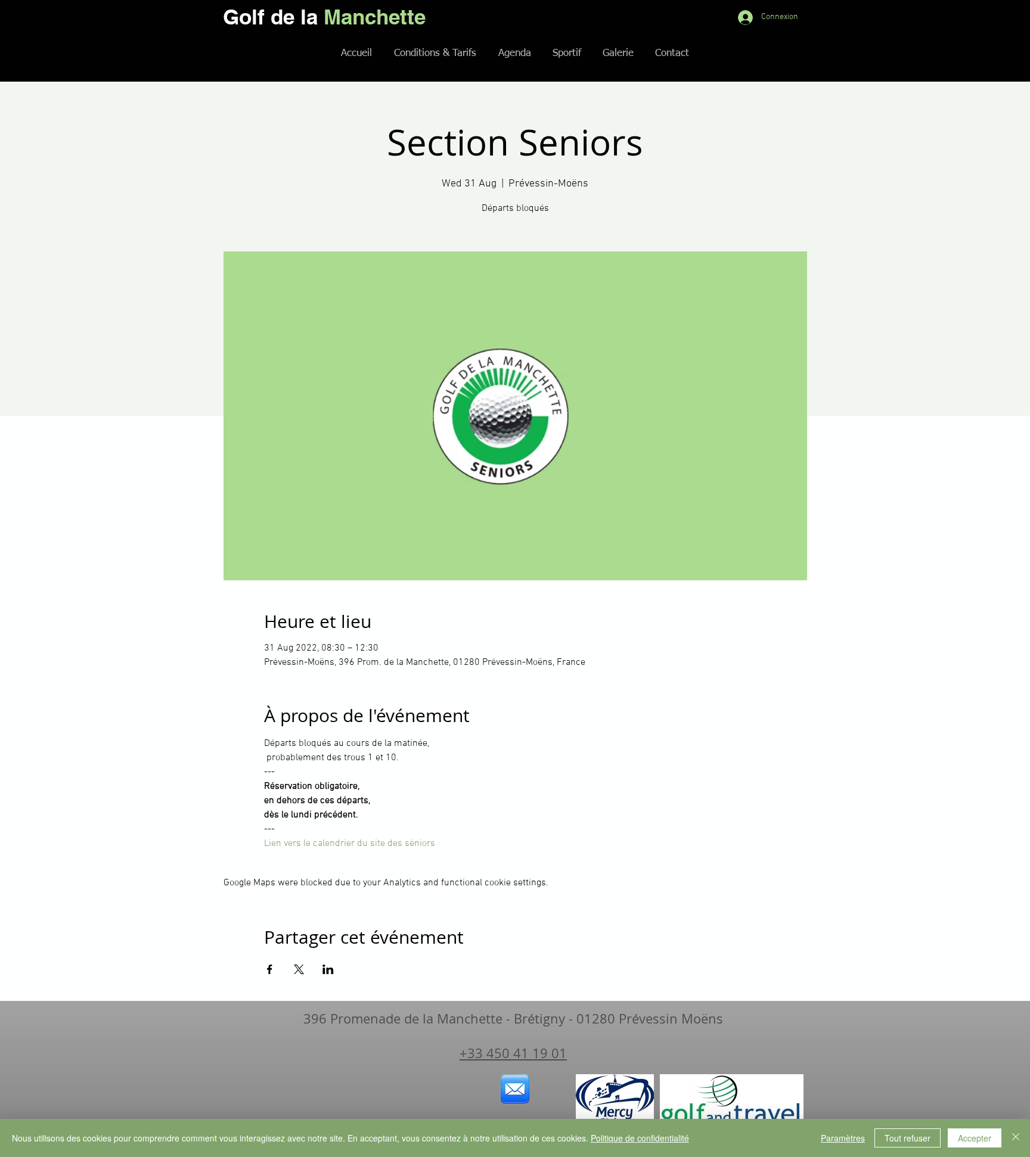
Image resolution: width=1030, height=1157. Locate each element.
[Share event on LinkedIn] (328, 969)
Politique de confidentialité (640, 1138)
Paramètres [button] (843, 1138)
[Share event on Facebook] (269, 969)
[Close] (1016, 1137)
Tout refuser (907, 1138)
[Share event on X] (299, 969)
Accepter (974, 1138)
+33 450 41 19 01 (513, 1053)
